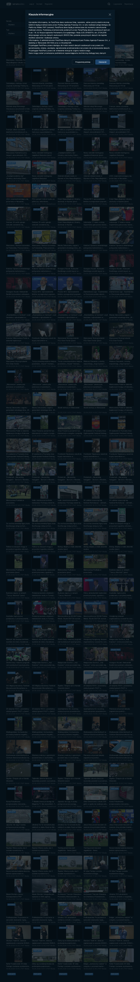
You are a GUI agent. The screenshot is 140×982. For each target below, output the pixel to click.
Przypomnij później (82, 62)
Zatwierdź (102, 62)
